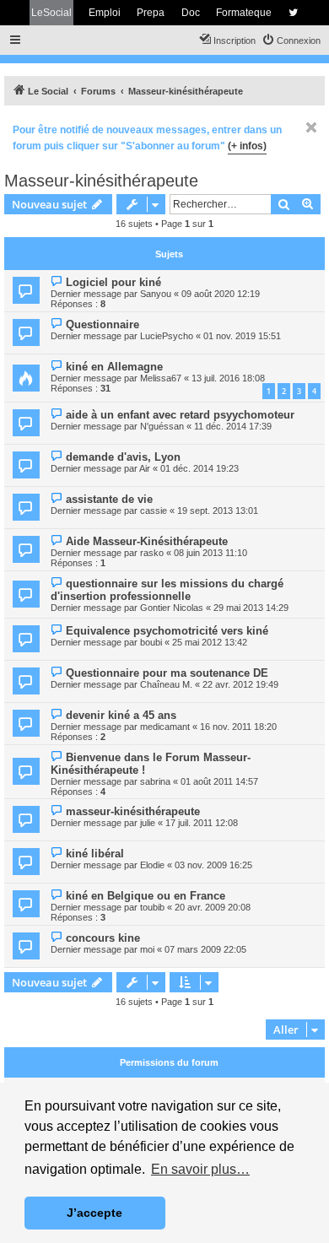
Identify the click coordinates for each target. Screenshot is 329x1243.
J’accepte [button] (94, 1212)
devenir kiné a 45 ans (121, 715)
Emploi (105, 13)
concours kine (103, 938)
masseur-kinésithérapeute (133, 811)
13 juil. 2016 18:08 (228, 378)
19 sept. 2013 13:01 (217, 510)
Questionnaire (102, 324)
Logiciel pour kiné (113, 282)
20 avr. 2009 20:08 (213, 907)
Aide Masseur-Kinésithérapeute (147, 541)
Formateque (244, 13)
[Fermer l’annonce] (311, 127)
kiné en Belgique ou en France (145, 895)
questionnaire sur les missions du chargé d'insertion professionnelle (167, 590)
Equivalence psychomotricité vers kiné (167, 630)
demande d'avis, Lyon (123, 457)
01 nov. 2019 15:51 (242, 336)
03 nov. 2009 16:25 (213, 865)
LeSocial (51, 13)
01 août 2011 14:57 (219, 781)
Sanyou (155, 294)
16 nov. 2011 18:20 (238, 726)
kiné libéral (95, 853)
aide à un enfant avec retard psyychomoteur (180, 414)
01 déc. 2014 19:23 (199, 468)
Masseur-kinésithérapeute (101, 180)
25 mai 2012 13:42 (209, 642)
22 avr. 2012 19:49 (240, 684)
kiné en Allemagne (114, 366)
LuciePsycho (166, 336)
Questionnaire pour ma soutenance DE (167, 673)
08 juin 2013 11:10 (210, 553)
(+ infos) (247, 146)
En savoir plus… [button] (200, 1169)
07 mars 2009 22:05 (205, 949)
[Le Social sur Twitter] (293, 12)
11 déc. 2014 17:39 (233, 426)
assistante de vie (109, 499)
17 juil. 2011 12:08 (201, 823)
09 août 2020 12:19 (220, 294)
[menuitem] (291, 40)
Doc (190, 13)
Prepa (150, 13)
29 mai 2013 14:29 (251, 608)
